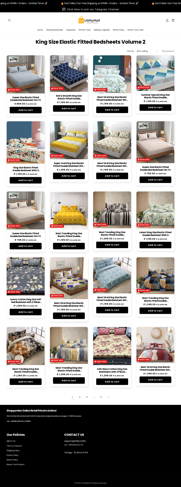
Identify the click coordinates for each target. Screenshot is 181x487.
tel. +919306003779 (73, 444)
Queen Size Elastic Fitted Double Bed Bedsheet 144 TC (25, 99)
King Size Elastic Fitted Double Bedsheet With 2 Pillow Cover (26, 169)
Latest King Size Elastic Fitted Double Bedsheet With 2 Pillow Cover (155, 234)
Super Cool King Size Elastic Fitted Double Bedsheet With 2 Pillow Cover (68, 164)
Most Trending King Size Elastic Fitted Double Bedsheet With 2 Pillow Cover (69, 235)
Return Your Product (16, 464)
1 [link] (72, 397)
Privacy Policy (13, 455)
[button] (9, 20)
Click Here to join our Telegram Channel (93, 9)
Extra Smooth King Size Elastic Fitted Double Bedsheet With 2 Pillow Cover (69, 97)
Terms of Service (14, 446)
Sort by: (130, 51)
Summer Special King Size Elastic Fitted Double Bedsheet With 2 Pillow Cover (155, 96)
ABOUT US (11, 441)
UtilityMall (85, 483)
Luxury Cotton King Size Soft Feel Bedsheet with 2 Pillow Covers (25, 301)
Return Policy (12, 459)
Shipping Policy (13, 450)
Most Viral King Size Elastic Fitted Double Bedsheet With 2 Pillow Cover (112, 98)
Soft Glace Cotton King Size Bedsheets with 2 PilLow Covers (112, 370)
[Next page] (108, 397)
